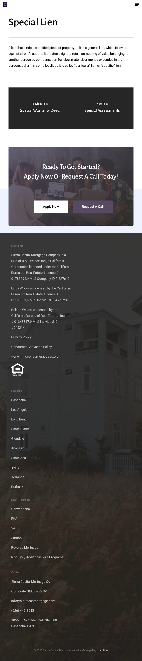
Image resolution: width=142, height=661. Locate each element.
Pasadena (18, 400)
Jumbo (16, 538)
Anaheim (17, 448)
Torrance (17, 477)
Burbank (17, 487)
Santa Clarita (20, 429)
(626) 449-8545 (22, 610)
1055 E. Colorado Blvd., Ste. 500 (34, 620)
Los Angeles (20, 410)
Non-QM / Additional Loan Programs (37, 557)
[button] (137, 4)
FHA (14, 519)
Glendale (17, 438)
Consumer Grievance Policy (31, 347)
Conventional (21, 509)
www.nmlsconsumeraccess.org (35, 356)
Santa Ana (18, 458)
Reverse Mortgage (24, 547)
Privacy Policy (21, 337)
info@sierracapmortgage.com (33, 601)
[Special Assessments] (102, 108)
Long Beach (19, 419)
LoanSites (102, 650)
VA (13, 528)
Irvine (15, 467)
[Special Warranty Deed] (40, 108)
